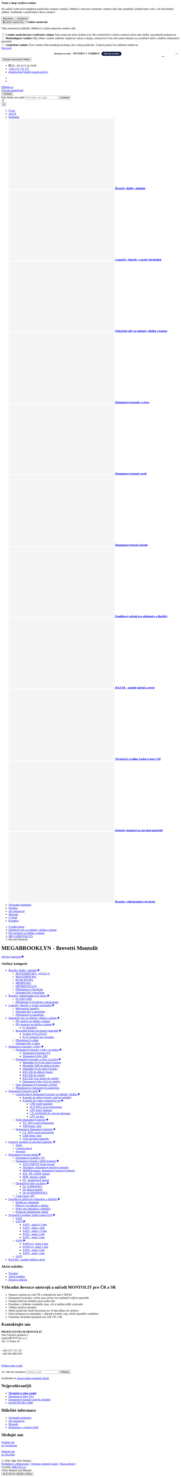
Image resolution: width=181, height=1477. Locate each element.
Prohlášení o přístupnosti (15, 1463)
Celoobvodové (24, 1148)
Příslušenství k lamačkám (30, 1014)
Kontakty (13, 920)
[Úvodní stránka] (12, 90)
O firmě (12, 917)
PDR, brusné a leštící (34, 1176)
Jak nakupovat (16, 911)
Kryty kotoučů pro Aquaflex (38, 1037)
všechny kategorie (11, 956)
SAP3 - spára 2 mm (34, 1234)
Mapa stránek (67, 1463)
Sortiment (13, 116)
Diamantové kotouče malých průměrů (29, 1399)
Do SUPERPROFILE (35, 1192)
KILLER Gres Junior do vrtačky (41, 1078)
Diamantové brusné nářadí (23, 1154)
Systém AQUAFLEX (35, 1033)
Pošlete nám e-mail (11, 1365)
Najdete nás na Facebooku (9, 1444)
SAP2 (19, 1218)
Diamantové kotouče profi (23, 1091)
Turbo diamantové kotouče (31, 1119)
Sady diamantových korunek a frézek (36, 1084)
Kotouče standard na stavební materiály (30, 1141)
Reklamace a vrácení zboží (23, 1427)
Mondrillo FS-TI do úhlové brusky (42, 1062)
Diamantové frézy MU (35, 1056)
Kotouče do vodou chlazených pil (42, 1100)
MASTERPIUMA (26, 976)
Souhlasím (22, 18)
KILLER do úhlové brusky (38, 1072)
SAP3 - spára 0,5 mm (35, 1224)
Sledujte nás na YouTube (8, 1453)
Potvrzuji (6, 48)
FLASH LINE (24, 998)
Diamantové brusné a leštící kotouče (36, 1161)
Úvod (11, 110)
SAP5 (19, 1256)
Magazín (13, 914)
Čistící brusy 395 (25, 1195)
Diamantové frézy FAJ (21, 1396)
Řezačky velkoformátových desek (27, 995)
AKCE (12, 113)
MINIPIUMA (23, 983)
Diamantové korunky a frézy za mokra (37, 1049)
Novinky (13, 1273)
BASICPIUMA (24, 979)
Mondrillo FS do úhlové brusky (40, 1068)
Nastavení (8, 18)
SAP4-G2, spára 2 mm (35, 1243)
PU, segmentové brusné (36, 1180)
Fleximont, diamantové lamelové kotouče (46, 1167)
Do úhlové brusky (33, 1189)
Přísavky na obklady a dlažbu (32, 1205)
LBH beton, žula (32, 1135)
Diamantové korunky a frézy (24, 1046)
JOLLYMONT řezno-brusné (39, 1164)
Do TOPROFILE (32, 1186)
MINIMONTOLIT (26, 986)
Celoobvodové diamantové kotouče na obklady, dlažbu (47, 1094)
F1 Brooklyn (30, 1027)
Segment (20, 1151)
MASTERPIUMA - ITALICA (33, 973)
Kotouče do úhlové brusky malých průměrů (47, 1097)
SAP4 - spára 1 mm (34, 1253)
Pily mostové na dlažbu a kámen (34, 1024)
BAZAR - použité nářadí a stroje (26, 1259)
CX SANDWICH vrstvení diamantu (50, 1113)
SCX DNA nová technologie (46, 1107)
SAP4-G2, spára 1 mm (35, 1246)
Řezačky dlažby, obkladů (22, 970)
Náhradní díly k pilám (28, 1043)
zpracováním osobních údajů (33, 1378)
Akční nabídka (16, 1276)
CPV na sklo (37, 1116)
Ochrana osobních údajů (44, 1463)
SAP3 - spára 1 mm (34, 1227)
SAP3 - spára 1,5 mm (35, 1230)
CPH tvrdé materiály (41, 1103)
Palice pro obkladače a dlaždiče (33, 1208)
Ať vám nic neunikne (13, 1371)
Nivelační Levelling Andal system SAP (30, 1215)
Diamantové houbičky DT (30, 1157)
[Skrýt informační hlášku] (176, 53)
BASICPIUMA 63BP (20, 1402)
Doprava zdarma (17, 1279)
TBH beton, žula (32, 1126)
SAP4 (19, 1240)
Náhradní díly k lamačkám (30, 1011)
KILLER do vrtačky (34, 1075)
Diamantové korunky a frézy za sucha (37, 1059)
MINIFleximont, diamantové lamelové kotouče (49, 1170)
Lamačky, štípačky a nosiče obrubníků (30, 1005)
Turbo (19, 1145)
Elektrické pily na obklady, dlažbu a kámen (32, 1018)
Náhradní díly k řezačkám (30, 992)
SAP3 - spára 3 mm (34, 1237)
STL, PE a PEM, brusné (36, 1173)
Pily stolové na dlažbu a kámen (33, 1021)
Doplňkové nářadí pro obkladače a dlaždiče (33, 1199)
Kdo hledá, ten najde (13, 97)
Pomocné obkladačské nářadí (32, 1211)
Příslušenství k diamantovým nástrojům (37, 1087)
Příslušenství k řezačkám (29, 989)
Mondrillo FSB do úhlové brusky (41, 1065)
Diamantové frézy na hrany (31, 1183)
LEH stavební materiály (36, 1138)
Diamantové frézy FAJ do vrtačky (41, 1081)
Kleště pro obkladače (27, 1202)
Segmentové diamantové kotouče (34, 1129)
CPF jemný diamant (41, 1110)
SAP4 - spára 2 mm (34, 1250)
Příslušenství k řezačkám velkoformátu (37, 1002)
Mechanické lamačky (27, 1008)
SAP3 (19, 1221)
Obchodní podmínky (20, 904)
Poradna (13, 908)
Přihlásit (65, 1372)
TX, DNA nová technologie (38, 1122)
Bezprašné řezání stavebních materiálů (37, 1030)
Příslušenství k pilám (27, 1040)
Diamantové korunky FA (37, 1052)
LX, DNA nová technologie (38, 1132)
